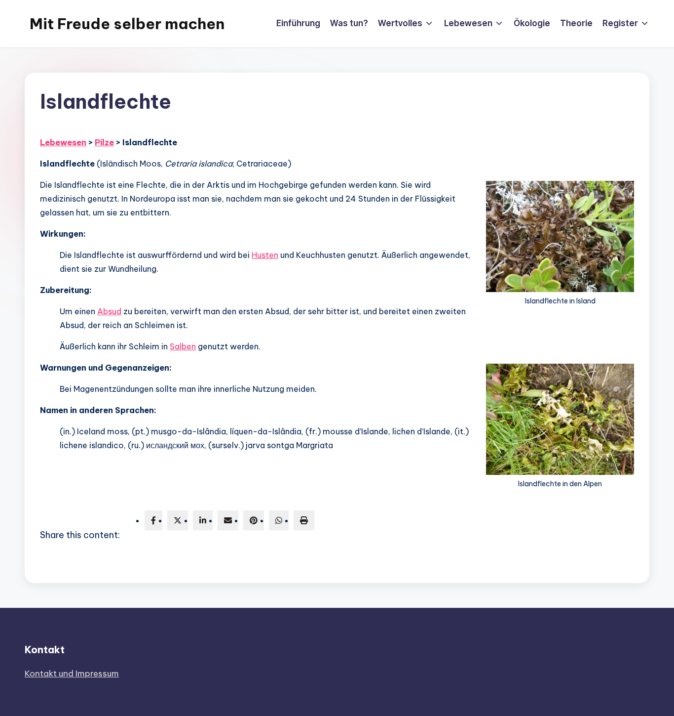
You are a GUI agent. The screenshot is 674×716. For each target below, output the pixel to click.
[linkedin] (203, 520)
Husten (265, 255)
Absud (109, 311)
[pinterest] (253, 520)
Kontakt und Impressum (72, 673)
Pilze (104, 142)
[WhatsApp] (279, 520)
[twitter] (177, 520)
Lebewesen (63, 142)
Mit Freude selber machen (127, 23)
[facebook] (153, 520)
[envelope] (228, 520)
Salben (183, 346)
